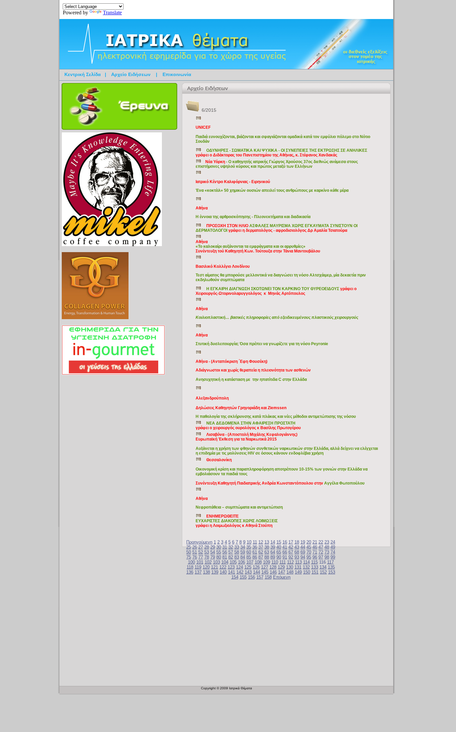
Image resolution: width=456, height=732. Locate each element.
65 (278, 552)
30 (218, 547)
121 (214, 567)
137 (198, 572)
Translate (112, 12)
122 (222, 567)
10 (249, 542)
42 (290, 547)
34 (242, 547)
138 (206, 572)
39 (272, 547)
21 (314, 542)
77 (200, 557)
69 (302, 552)
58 (236, 552)
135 (331, 567)
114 (306, 562)
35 (248, 547)
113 (298, 562)
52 (200, 552)
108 (258, 562)
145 (264, 572)
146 (273, 572)
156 (251, 577)
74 (332, 552)
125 (247, 567)
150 (306, 572)
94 (302, 557)
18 (296, 542)
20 (308, 542)
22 (320, 542)
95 (308, 557)
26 (194, 547)
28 (206, 547)
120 (206, 567)
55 (218, 552)
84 (242, 557)
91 (284, 557)
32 (230, 547)
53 (206, 552)
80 (218, 557)
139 (214, 572)
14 (272, 542)
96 (314, 557)
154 (234, 577)
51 (194, 552)
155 (243, 577)
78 (206, 557)
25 (188, 547)
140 (223, 572)
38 (266, 547)
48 (326, 547)
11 (255, 542)
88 (266, 557)
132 (306, 567)
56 (224, 552)
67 (290, 552)
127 (264, 567)
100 (191, 562)
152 (323, 572)
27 (200, 547)
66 (284, 552)
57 (230, 552)
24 (332, 542)
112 (290, 562)
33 (236, 547)
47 (320, 547)
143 (248, 572)
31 (224, 547)
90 (278, 557)
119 (198, 567)
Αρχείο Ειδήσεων (131, 74)
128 (272, 567)
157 (259, 577)
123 (231, 567)
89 (272, 557)
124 (239, 567)
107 (249, 562)
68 (296, 552)
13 (266, 542)
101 (199, 562)
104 (224, 562)
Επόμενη (281, 577)
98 (326, 557)
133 (314, 567)
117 (330, 562)
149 (298, 572)
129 (281, 567)
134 (322, 567)
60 (248, 552)
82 (230, 557)
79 (212, 557)
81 (224, 557)
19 (302, 542)
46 (314, 547)
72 (320, 552)
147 (281, 572)
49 (332, 547)
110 (274, 562)
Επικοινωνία (177, 74)
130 (289, 567)
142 (239, 572)
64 (272, 552)
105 (233, 562)
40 (278, 547)
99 (332, 557)
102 (208, 562)
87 (260, 557)
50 (188, 552)
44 (302, 547)
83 (236, 557)
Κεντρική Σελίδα (82, 74)
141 (231, 572)
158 (268, 577)
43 (296, 547)
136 (189, 572)
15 (278, 542)
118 (190, 567)
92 (290, 557)
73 (326, 552)
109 (266, 562)
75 (188, 557)
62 (260, 552)
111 (282, 562)
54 (212, 552)
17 (290, 542)
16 (284, 542)
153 (331, 572)
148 (289, 572)
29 (212, 547)
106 (241, 562)
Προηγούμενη (199, 542)
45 (308, 547)
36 (254, 547)
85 (248, 557)
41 (284, 547)
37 (260, 547)
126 (256, 567)
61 (254, 552)
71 (314, 552)
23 (326, 542)
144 (256, 572)
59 (242, 552)
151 (314, 572)
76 (194, 557)
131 (297, 567)
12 (260, 542)
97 (320, 557)
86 (254, 557)
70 (308, 552)
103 (216, 562)
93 (296, 557)
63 (266, 552)
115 (314, 562)
